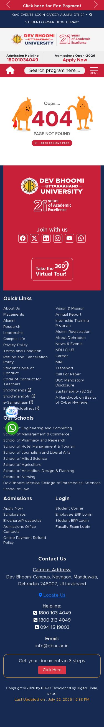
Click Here (52, 670)
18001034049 (22, 60)
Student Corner (69, 508)
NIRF (59, 362)
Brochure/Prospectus (22, 521)
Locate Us (53, 595)
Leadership (13, 333)
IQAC (15, 14)
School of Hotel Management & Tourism (39, 446)
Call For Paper (68, 374)
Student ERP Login (72, 521)
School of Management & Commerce (36, 434)
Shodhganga (15, 390)
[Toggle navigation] (94, 70)
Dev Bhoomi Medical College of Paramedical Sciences (52, 483)
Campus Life (14, 339)
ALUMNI (66, 14)
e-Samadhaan (16, 402)
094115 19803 (54, 627)
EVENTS (27, 14)
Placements (13, 314)
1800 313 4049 (54, 620)
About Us (11, 308)
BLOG (60, 22)
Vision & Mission (70, 308)
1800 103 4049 (54, 613)
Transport (64, 368)
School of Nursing (19, 477)
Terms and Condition (22, 351)
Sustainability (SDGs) (74, 391)
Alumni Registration (72, 332)
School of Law (16, 489)
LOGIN (40, 14)
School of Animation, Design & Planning (38, 471)
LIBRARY (72, 22)
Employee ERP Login (73, 514)
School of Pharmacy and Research (34, 440)
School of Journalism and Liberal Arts (36, 453)
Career (61, 356)
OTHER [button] (79, 14)
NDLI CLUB (64, 350)
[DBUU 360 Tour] (9, 411)
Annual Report (68, 314)
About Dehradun (70, 338)
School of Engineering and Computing (37, 428)
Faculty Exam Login (72, 527)
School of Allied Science (25, 459)
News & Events (69, 344)
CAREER (53, 14)
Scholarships (14, 514)
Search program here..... (54, 70)
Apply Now (75, 60)
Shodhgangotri (17, 396)
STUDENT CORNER (39, 22)
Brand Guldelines (19, 409)
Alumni (9, 321)
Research (11, 327)
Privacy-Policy (15, 345)
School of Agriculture (22, 465)
